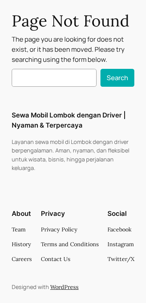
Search (117, 77)
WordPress (64, 287)
